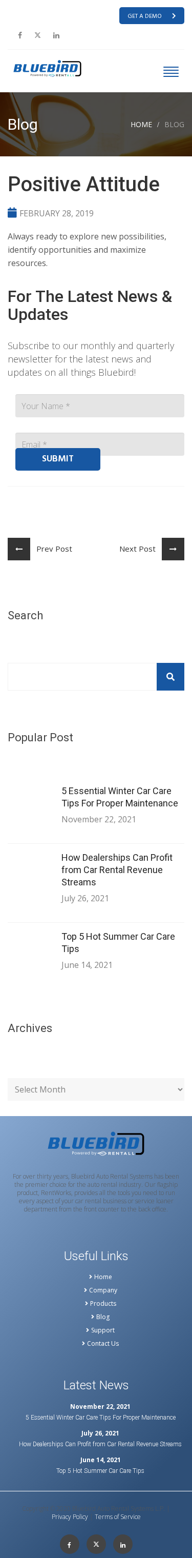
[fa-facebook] (20, 35)
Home (141, 124)
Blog (103, 1317)
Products (103, 1304)
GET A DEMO (144, 16)
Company (103, 1290)
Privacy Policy (70, 1517)
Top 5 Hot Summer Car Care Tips (118, 942)
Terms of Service (118, 1517)
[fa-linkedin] (56, 35)
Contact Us (103, 1344)
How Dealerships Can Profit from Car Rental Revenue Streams (117, 869)
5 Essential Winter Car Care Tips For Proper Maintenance (119, 796)
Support (103, 1330)
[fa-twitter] (37, 35)
